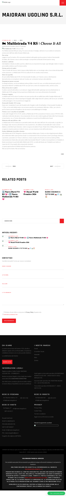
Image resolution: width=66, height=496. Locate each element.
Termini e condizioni (39, 414)
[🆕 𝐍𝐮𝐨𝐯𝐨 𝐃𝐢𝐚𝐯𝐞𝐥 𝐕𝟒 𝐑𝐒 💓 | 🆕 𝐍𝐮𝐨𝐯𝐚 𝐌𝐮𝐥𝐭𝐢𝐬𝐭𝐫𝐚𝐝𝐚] (5, 237)
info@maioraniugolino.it (12, 430)
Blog (15, 40)
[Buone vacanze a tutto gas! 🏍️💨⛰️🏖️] (5, 247)
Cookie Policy (38, 411)
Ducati (36, 348)
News (21, 40)
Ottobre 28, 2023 (6, 40)
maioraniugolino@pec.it (11, 433)
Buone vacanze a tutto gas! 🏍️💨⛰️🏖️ (53, 194)
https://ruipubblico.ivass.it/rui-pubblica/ (19, 383)
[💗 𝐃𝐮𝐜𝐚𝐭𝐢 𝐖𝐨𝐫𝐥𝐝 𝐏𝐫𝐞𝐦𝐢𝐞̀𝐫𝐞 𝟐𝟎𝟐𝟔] (5, 241)
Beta (35, 357)
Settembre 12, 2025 (28, 189)
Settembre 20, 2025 (7, 189)
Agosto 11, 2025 (49, 189)
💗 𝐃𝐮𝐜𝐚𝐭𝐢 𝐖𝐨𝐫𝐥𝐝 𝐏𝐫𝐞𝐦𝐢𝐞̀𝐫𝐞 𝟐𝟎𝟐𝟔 (31, 193)
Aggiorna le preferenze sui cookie (44, 417)
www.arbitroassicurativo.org (36, 478)
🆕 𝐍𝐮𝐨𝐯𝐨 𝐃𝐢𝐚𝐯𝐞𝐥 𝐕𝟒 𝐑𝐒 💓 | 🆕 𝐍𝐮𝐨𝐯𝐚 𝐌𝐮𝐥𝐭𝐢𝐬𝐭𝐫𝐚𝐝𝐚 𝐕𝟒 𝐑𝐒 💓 (10, 195)
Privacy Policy (29, 312)
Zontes (36, 360)
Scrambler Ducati (39, 351)
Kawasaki (36, 354)
